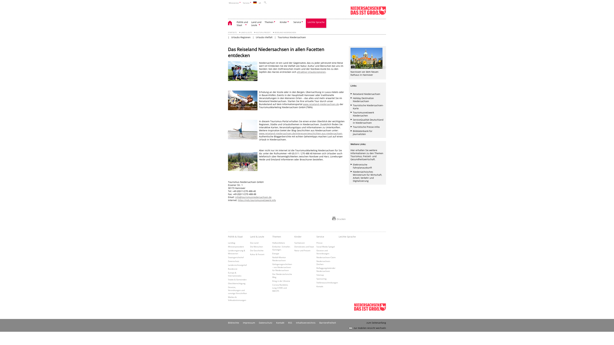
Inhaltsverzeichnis (305, 322)
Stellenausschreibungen (327, 282)
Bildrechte (233, 322)
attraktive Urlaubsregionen (311, 71)
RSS (290, 322)
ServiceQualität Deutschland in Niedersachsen (368, 121)
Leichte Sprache (316, 22)
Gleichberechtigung (236, 283)
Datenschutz (233, 261)
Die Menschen (256, 246)
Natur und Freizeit (302, 250)
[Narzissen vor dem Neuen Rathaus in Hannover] (367, 58)
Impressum (249, 322)
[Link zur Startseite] (368, 14)
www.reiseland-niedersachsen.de (321, 104)
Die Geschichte (257, 250)
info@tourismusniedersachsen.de (253, 197)
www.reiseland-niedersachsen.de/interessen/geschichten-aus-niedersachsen (300, 133)
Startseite (232, 32)
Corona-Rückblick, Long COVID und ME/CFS (280, 288)
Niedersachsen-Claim (326, 257)
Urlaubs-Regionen (241, 37)
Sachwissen (299, 242)
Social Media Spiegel (325, 246)
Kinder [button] (283, 22)
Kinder (298, 236)
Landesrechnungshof (237, 265)
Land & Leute (246, 32)
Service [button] (297, 22)
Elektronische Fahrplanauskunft (362, 166)
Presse (319, 242)
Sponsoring (321, 278)
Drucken (341, 219)
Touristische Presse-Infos (366, 126)
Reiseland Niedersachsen (285, 32)
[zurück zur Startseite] (231, 23)
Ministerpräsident (236, 246)
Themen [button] (269, 22)
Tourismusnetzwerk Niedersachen (363, 114)
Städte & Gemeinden (237, 279)
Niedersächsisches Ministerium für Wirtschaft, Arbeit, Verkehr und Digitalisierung (367, 176)
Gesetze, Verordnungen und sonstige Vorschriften (237, 290)
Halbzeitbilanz (278, 242)
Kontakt (319, 286)
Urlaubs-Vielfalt (264, 37)
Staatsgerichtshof (236, 257)
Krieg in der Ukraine (281, 281)
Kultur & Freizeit (263, 32)
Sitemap (320, 275)
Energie (275, 253)
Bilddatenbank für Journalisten (362, 133)
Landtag (231, 242)
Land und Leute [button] (256, 24)
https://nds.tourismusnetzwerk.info (257, 200)
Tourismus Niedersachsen (292, 37)
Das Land (254, 242)
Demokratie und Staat (304, 246)
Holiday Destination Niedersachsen (363, 100)
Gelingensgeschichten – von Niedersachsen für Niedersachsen (282, 267)
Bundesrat (232, 269)
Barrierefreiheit (327, 322)
